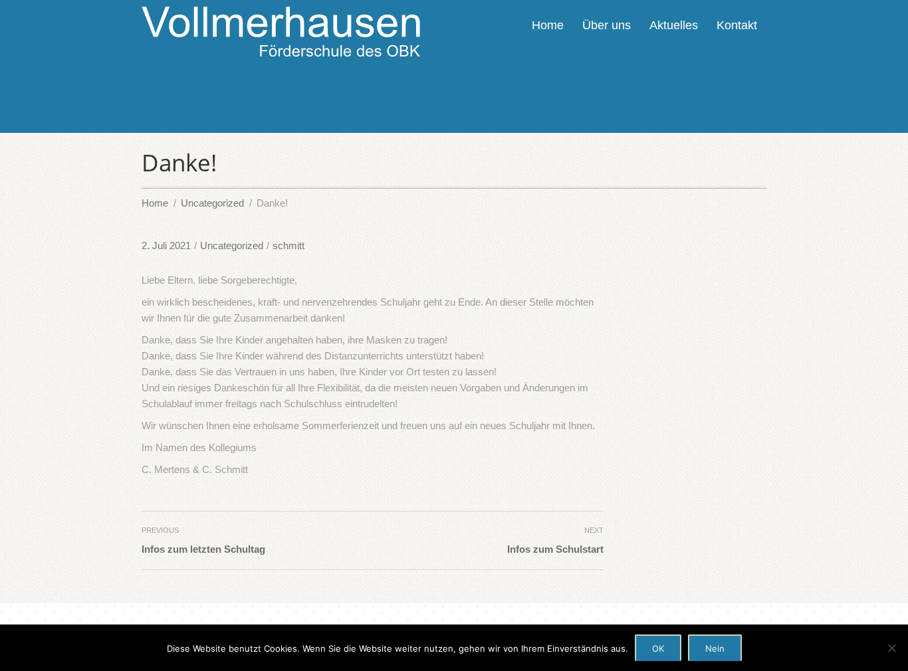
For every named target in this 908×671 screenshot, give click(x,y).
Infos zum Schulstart (555, 549)
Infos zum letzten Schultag (203, 549)
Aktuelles (673, 25)
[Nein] (891, 647)
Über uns (606, 25)
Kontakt (737, 25)
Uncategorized (231, 245)
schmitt (288, 245)
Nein (715, 648)
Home (548, 25)
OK (658, 648)
